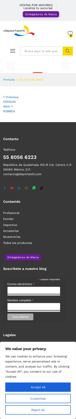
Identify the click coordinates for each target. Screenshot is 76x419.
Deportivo (10, 225)
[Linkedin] (19, 188)
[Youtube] (11, 188)
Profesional (11, 213)
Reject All (38, 410)
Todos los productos (17, 243)
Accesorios (11, 230)
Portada (9, 79)
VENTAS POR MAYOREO (36, 5)
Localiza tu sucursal (38, 8)
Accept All (38, 387)
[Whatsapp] (34, 188)
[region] (38, 380)
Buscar (68, 51)
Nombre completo (20, 300)
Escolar (8, 218)
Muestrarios (11, 236)
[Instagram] (26, 188)
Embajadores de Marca (41, 14)
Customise (38, 398)
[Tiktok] (41, 188)
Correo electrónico (21, 284)
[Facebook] (4, 188)
